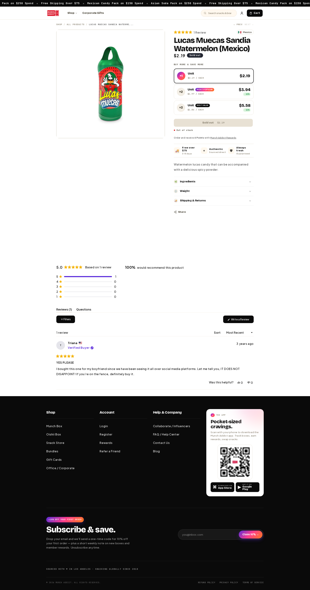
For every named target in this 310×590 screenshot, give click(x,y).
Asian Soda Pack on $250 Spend (160, 3)
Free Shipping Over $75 (44, 3)
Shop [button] (50, 412)
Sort (217, 332)
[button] (190, 32)
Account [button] (107, 412)
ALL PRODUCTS (76, 24)
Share (182, 212)
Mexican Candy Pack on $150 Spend (99, 3)
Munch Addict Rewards (223, 137)
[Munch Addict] (53, 13)
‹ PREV (238, 24)
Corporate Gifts (93, 13)
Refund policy (206, 582)
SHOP (59, 24)
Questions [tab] (83, 310)
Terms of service (253, 582)
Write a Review (242, 320)
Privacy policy (229, 582)
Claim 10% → (250, 534)
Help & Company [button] (167, 412)
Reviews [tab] (64, 310)
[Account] (241, 13)
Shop (70, 13)
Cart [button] (257, 13)
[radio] (214, 76)
